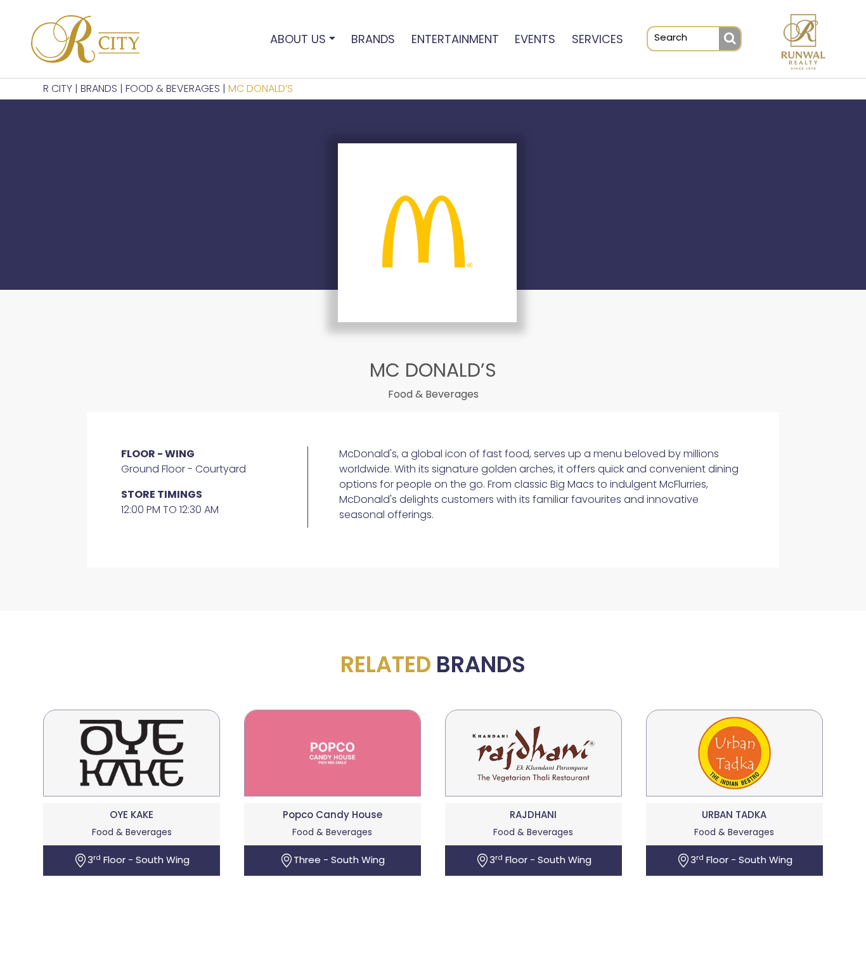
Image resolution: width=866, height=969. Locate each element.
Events (535, 39)
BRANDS (99, 88)
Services (597, 39)
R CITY (57, 88)
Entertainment (455, 39)
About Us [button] (298, 39)
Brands (373, 39)
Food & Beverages (173, 88)
